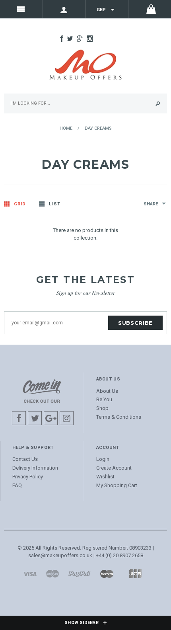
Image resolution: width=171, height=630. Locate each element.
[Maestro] (106, 573)
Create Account (114, 468)
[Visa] (30, 573)
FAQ (17, 485)
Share (151, 204)
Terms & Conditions (118, 417)
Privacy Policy (27, 477)
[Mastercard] (52, 573)
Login (102, 459)
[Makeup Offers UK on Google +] (82, 39)
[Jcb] (135, 573)
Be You (104, 399)
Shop (102, 408)
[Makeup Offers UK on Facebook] (63, 39)
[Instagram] (42, 391)
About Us (107, 391)
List (54, 204)
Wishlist (105, 477)
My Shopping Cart (116, 485)
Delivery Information (35, 468)
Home (66, 128)
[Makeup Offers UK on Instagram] (92, 39)
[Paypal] (79, 573)
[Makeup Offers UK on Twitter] (72, 39)
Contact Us (25, 459)
